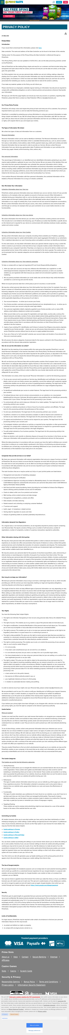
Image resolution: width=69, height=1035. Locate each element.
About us (5, 956)
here (40, 48)
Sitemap (53, 956)
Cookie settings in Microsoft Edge (14, 835)
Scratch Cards (26, 971)
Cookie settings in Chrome (12, 829)
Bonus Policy (29, 981)
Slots (4, 971)
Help (15, 956)
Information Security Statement (31, 985)
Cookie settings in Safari (11, 837)
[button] (2, 2)
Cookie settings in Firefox (11, 832)
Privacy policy (8, 985)
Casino (13, 971)
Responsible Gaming (11, 981)
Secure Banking (39, 956)
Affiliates (5, 960)
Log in (59, 2)
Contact (25, 956)
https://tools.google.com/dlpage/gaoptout (44, 885)
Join (65, 2)
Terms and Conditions (48, 981)
